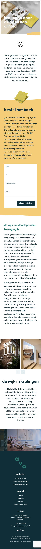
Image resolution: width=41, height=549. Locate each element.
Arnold (20, 495)
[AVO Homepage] (5, 3)
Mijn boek (20, 501)
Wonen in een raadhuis (20, 484)
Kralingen (21, 498)
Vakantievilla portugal (20, 481)
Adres (7, 192)
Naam (7, 166)
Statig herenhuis (20, 478)
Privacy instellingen (26, 541)
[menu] (36, 2)
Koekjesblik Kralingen (20, 504)
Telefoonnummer (10, 183)
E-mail (7, 175)
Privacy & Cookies (14, 541)
